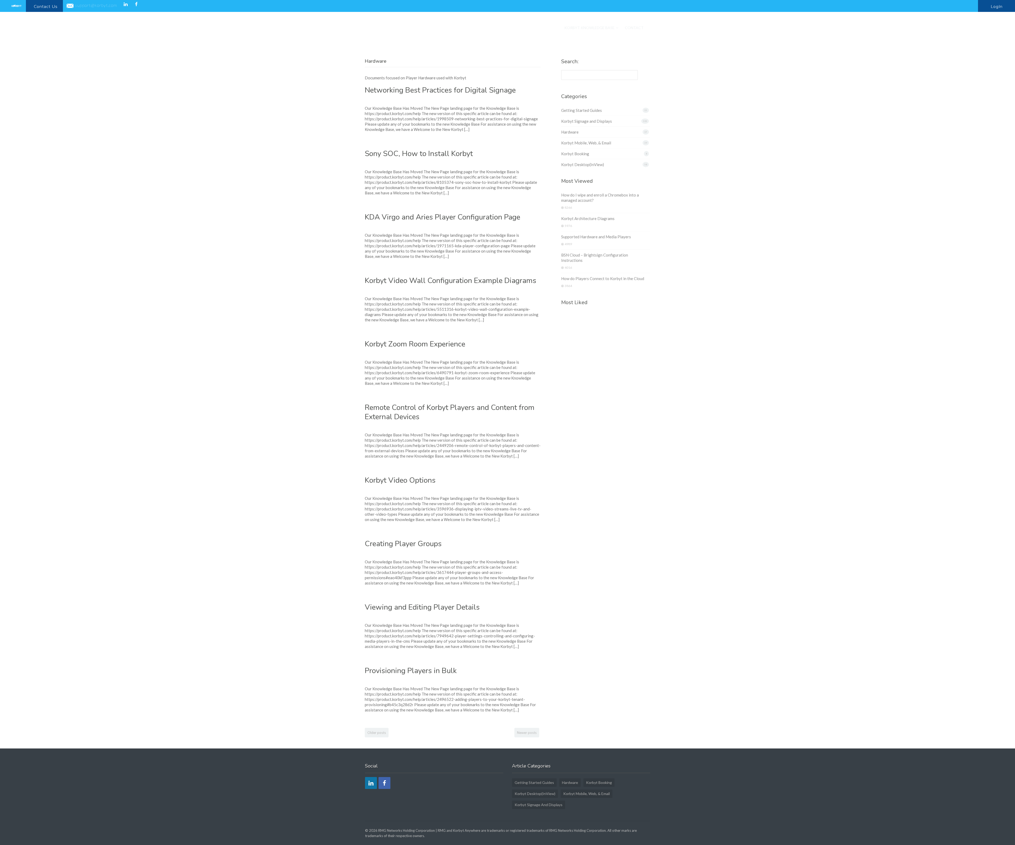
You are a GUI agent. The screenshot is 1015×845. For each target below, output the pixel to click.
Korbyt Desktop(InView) (582, 164)
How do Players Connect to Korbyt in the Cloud (602, 278)
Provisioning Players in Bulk (411, 671)
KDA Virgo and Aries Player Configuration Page (442, 217)
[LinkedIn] (371, 783)
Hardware (570, 132)
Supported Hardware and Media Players (596, 236)
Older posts (376, 732)
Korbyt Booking (575, 153)
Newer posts (527, 732)
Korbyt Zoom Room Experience (415, 344)
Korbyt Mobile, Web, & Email (586, 142)
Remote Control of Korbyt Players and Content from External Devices (449, 412)
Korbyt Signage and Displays (586, 121)
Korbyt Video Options (400, 480)
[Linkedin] (125, 4)
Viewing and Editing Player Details (422, 607)
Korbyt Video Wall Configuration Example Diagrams (450, 281)
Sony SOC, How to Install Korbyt (419, 154)
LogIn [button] (997, 6)
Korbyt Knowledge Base (589, 27)
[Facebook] (136, 4)
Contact (634, 27)
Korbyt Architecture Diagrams (588, 218)
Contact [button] (46, 6)
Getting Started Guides (581, 110)
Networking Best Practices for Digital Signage (440, 90)
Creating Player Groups (403, 544)
